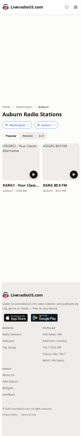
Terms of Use (28, 414)
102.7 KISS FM (52, 347)
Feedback (8, 394)
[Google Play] (44, 318)
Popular (11, 136)
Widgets (7, 388)
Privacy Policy (9, 414)
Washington (24, 107)
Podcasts (8, 341)
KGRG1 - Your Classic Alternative (21, 185)
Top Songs (9, 347)
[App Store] (15, 318)
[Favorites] (66, 7)
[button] (20, 161)
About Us (8, 375)
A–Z (41, 136)
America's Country (55, 341)
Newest (27, 136)
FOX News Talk (52, 334)
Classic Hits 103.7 (54, 354)
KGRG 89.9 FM (55, 185)
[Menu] (76, 7)
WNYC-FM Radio (53, 360)
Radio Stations (11, 334)
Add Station (10, 381)
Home (6, 107)
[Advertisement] (41, 60)
